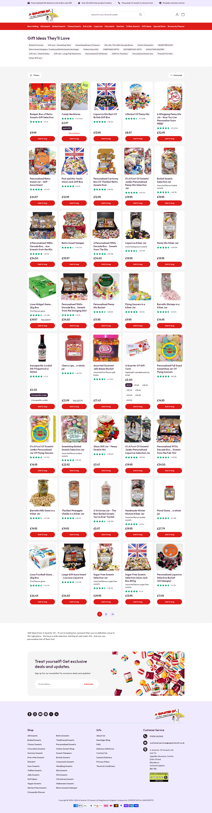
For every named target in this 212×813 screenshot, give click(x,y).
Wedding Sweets (64, 766)
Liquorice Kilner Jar (135, 243)
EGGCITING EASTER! (155, 49)
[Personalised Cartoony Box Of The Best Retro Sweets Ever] (106, 161)
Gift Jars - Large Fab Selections (67, 54)
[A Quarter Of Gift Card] (137, 348)
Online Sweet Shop (65, 748)
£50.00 (129, 400)
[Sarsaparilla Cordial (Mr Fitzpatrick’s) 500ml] (42, 348)
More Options (74, 133)
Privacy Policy (103, 761)
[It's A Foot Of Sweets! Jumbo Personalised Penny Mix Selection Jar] (137, 161)
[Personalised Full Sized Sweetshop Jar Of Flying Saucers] (169, 348)
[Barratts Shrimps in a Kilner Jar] (169, 286)
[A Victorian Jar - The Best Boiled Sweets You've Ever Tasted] (106, 493)
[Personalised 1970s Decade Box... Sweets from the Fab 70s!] (169, 428)
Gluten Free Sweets (36, 787)
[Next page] (112, 614)
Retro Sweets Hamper (66, 787)
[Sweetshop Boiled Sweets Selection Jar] (74, 428)
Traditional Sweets (65, 740)
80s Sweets (61, 770)
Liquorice (98, 26)
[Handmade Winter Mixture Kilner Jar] (137, 493)
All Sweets (45, 26)
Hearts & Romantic (145, 45)
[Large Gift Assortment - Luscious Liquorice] (74, 557)
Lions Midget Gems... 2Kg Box (41, 306)
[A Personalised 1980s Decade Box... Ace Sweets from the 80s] (42, 225)
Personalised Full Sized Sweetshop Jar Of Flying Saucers (169, 368)
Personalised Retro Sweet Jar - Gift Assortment (40, 181)
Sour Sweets (33, 766)
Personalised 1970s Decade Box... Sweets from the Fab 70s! (169, 449)
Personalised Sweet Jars (142, 54)
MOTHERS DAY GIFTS (132, 49)
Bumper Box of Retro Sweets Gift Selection (41, 116)
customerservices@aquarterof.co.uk (167, 743)
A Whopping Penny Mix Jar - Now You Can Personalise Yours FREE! (169, 119)
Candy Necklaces (71, 114)
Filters (36, 75)
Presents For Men (165, 54)
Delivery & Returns (105, 748)
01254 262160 (156, 736)
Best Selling (32, 26)
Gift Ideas (146, 26)
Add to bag (42, 139)
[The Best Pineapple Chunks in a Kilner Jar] (74, 493)
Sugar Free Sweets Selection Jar (103, 576)
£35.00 (138, 390)
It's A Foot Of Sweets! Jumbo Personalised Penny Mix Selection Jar (137, 183)
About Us (100, 735)
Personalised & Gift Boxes (96, 54)
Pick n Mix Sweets (35, 757)
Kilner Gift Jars (35, 58)
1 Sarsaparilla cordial (38, 395)
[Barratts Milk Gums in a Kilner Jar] (42, 493)
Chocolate (109, 26)
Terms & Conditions (105, 766)
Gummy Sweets (35, 753)
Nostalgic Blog (103, 740)
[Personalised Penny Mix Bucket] (106, 286)
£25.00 (145, 385)
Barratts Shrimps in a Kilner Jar (168, 306)
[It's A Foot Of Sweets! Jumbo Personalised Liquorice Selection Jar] (137, 428)
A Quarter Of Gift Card (135, 367)
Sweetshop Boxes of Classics (88, 45)
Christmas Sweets (64, 779)
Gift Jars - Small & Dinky (39, 54)
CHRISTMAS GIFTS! (111, 49)
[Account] (177, 15)
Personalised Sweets (66, 744)
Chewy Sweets (74, 26)
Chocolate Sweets (36, 748)
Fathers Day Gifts (91, 49)
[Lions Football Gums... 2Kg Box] (42, 557)
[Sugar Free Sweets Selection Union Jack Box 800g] (137, 557)
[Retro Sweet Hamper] (74, 225)
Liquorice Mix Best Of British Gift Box (105, 116)
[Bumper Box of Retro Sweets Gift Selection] (42, 96)
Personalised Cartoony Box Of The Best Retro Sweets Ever (105, 181)
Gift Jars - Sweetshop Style (59, 45)
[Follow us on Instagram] (35, 714)
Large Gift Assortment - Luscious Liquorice (74, 576)
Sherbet (120, 26)
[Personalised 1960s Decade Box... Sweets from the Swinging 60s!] (74, 286)
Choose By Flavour (36, 792)
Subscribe (88, 684)
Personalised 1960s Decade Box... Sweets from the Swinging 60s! (74, 307)
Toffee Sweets (133, 26)
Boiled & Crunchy (36, 45)
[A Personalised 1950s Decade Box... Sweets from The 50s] (106, 225)
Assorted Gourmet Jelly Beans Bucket (103, 367)
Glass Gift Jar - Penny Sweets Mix (105, 448)
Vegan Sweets (34, 783)
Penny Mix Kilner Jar (168, 243)
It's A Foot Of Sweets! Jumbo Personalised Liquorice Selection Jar (137, 449)
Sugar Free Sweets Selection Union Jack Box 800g (136, 577)
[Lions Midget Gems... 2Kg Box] (42, 286)
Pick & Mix (87, 26)
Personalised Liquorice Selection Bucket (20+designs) (169, 577)
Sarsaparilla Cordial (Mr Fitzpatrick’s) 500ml (41, 368)
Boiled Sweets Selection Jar (164, 180)
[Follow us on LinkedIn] (56, 714)
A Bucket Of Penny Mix (137, 114)
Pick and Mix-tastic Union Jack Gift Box (72, 180)
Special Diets (159, 26)
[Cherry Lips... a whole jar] (74, 348)
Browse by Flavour (176, 26)
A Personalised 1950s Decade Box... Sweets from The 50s (105, 246)
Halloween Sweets (65, 783)
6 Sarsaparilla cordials (39, 400)
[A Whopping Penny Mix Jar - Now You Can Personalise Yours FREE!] (169, 96)
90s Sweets (61, 774)
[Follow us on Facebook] (29, 714)
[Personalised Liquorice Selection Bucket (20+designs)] (169, 557)
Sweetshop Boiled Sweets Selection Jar (73, 448)
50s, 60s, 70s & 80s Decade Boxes (119, 45)
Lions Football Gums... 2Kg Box (42, 576)
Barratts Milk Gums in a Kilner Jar (42, 512)
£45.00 (138, 395)
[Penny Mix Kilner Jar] (169, 225)
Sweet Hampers (64, 753)
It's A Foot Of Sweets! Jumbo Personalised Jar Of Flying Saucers (41, 449)
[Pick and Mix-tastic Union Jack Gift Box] (74, 161)
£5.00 (129, 385)
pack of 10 (67, 128)
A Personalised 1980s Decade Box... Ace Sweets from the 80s (41, 246)
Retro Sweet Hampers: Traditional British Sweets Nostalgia (54, 49)
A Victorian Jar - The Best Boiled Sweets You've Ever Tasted (104, 513)
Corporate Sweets (65, 761)
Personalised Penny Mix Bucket (103, 306)
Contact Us (101, 753)
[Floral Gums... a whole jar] (169, 493)
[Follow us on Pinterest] (46, 714)
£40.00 (129, 395)
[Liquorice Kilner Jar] (137, 225)
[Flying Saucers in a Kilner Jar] (137, 286)
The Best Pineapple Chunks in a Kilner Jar (73, 512)
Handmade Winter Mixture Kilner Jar (135, 512)
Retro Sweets (62, 735)
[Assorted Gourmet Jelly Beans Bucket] (106, 348)
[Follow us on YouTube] (40, 714)
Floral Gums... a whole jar (169, 512)
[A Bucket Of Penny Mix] (137, 96)
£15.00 (136, 385)
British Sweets (63, 757)
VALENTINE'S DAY (165, 45)
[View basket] (183, 14)
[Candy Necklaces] (74, 96)
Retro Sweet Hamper (73, 243)
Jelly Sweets (33, 774)
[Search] (140, 15)
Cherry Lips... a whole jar (73, 367)
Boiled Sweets (59, 26)
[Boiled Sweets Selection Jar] (169, 161)
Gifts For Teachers (120, 54)
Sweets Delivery (104, 757)
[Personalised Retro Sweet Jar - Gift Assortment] (42, 161)
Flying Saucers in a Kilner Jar (135, 306)
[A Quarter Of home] (43, 15)
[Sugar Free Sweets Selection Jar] (106, 557)
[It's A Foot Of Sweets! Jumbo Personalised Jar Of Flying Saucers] (42, 428)
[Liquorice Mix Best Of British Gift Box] (106, 96)
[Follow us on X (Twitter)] (51, 714)
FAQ (98, 744)
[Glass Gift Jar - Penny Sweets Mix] (106, 428)
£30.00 (129, 390)
